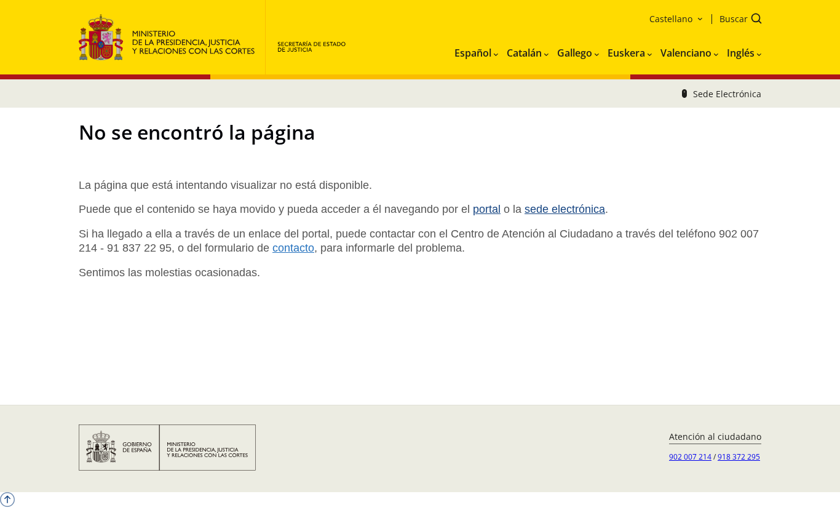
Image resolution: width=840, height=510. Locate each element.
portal (487, 209)
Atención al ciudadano (715, 436)
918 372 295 (739, 457)
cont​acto (293, 248)
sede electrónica (565, 209)
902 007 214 (690, 457)
